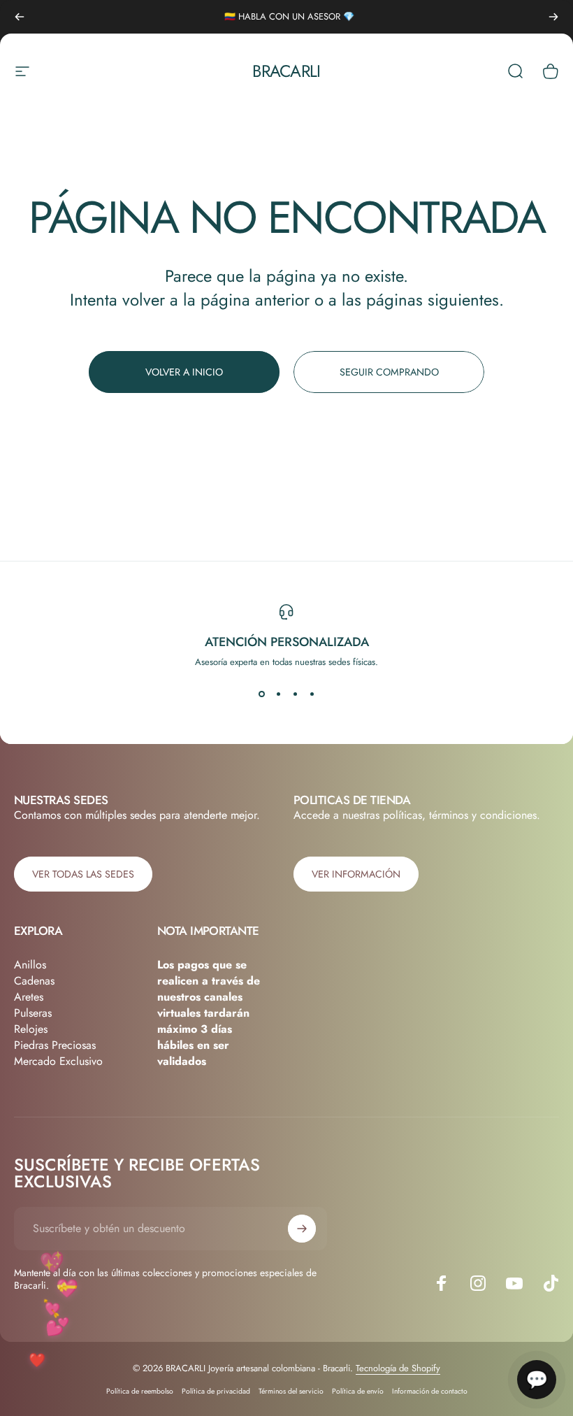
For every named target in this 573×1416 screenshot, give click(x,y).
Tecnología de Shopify (398, 1368)
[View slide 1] (261, 693)
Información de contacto (429, 1391)
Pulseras (33, 1013)
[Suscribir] (302, 1229)
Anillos (30, 965)
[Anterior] (19, 17)
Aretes (28, 997)
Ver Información (356, 874)
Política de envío (358, 1391)
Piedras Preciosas (55, 1045)
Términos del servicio (291, 1391)
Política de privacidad (216, 1391)
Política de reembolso (139, 1391)
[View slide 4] (311, 693)
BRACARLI (286, 71)
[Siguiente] (553, 17)
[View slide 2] (278, 693)
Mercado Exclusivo (58, 1061)
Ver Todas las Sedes (83, 874)
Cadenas (34, 981)
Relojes (31, 1029)
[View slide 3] (294, 693)
